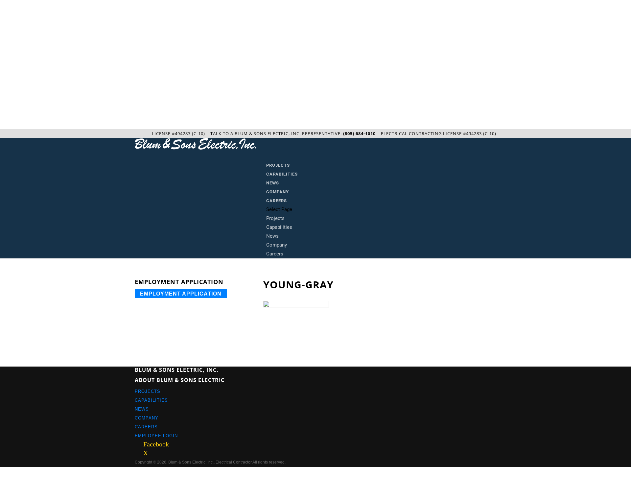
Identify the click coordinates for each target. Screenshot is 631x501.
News (272, 182)
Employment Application (181, 293)
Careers (276, 200)
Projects (278, 165)
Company (277, 191)
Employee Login (156, 435)
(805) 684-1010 (359, 133)
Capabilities (282, 174)
